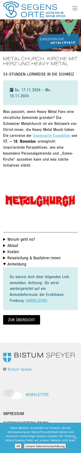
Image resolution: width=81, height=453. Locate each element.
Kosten (13, 251)
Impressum (13, 413)
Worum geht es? (21, 239)
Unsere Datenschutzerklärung (45, 446)
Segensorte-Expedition (52, 135)
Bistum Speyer (20, 369)
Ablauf (12, 245)
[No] (76, 438)
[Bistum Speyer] (39, 357)
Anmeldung (16, 264)
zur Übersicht (21, 319)
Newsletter (37, 394)
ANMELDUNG (36, 300)
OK (18, 446)
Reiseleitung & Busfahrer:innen (34, 257)
